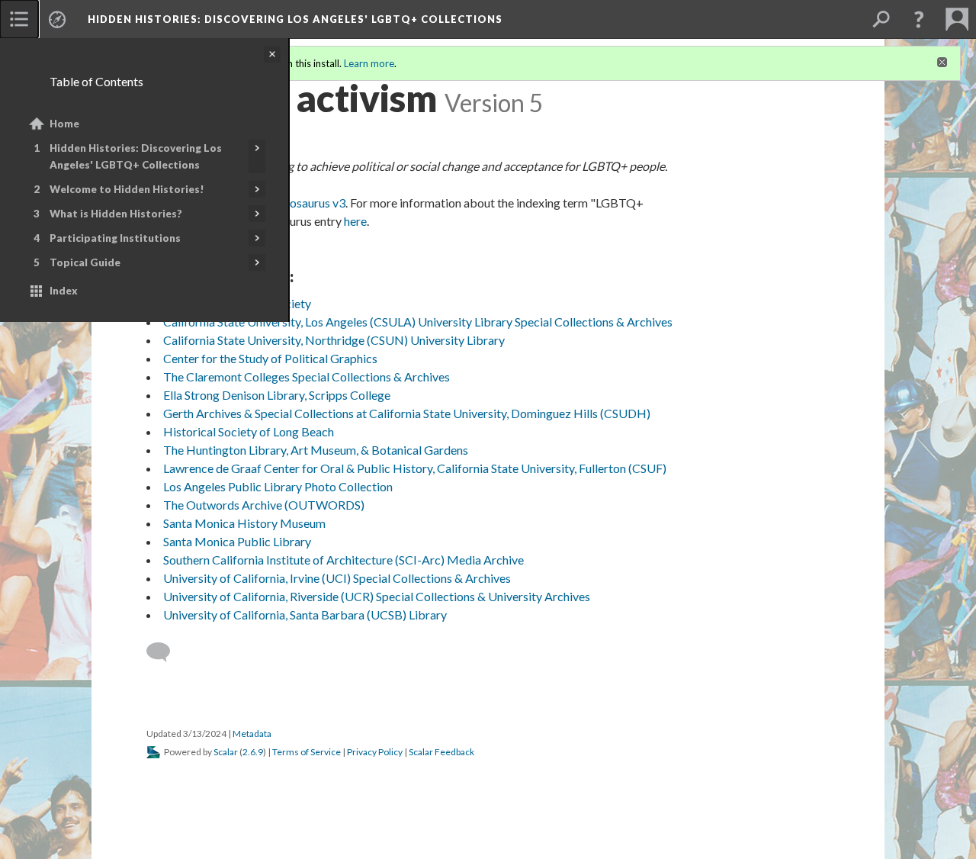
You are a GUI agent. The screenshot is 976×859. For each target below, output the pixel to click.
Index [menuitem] (64, 291)
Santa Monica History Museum (244, 523)
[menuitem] (19, 19)
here (355, 221)
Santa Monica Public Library (237, 541)
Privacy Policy (375, 752)
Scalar (226, 752)
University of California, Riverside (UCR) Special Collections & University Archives (376, 596)
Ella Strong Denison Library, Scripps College (276, 395)
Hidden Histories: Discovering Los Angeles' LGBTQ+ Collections (136, 156)
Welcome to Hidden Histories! (127, 189)
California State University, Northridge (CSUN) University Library (334, 340)
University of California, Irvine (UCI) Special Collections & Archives (337, 578)
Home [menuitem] (64, 123)
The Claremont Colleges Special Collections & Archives (306, 376)
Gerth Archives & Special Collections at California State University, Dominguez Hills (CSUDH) (406, 413)
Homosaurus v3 (304, 202)
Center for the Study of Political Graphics (270, 358)
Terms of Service (306, 752)
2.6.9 (252, 752)
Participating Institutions (115, 238)
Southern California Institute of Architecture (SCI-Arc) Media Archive (343, 559)
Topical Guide (85, 262)
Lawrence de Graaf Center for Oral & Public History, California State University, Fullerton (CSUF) (414, 468)
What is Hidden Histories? (116, 214)
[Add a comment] (165, 652)
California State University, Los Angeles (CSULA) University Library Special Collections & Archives (418, 321)
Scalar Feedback (441, 752)
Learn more (369, 63)
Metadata (252, 733)
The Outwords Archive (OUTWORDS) (263, 504)
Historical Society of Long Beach (248, 431)
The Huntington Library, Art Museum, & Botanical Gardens (315, 449)
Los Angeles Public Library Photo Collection (278, 486)
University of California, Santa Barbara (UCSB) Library (305, 614)
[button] (919, 19)
